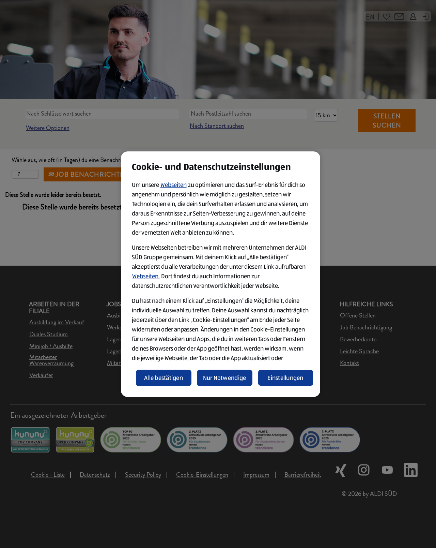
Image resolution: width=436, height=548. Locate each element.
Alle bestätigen (163, 377)
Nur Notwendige (224, 377)
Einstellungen (285, 377)
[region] (220, 274)
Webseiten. (146, 276)
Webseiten (173, 184)
